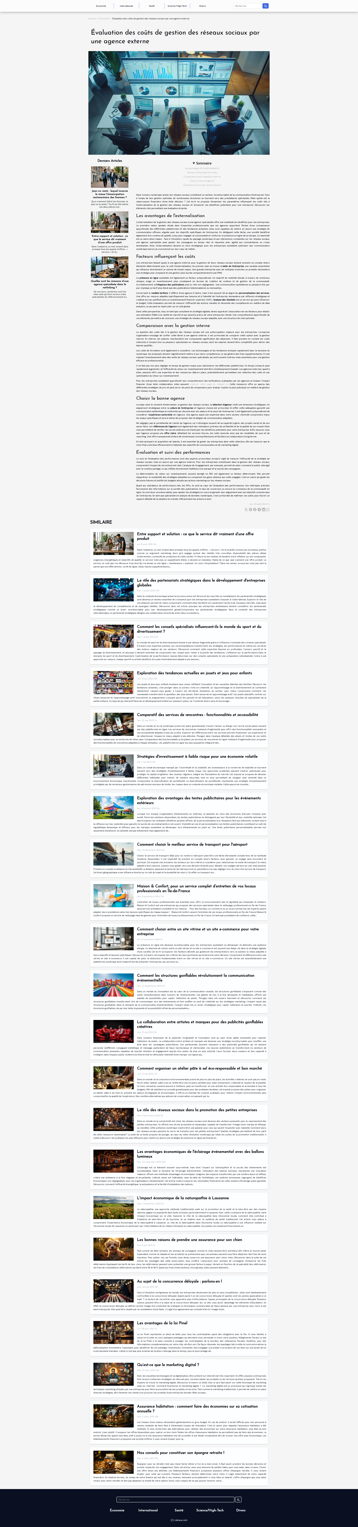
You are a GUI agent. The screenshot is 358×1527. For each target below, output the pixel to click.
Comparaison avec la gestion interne (202, 176)
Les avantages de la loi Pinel (162, 1323)
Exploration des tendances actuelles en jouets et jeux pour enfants (194, 673)
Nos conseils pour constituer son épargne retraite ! (180, 1453)
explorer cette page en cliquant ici (209, 384)
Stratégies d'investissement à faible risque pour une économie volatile (197, 757)
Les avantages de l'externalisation (202, 168)
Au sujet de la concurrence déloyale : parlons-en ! (179, 1281)
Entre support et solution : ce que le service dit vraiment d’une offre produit (110, 239)
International (126, 5)
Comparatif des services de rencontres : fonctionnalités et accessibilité (197, 715)
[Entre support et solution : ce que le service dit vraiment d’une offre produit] (109, 222)
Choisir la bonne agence (202, 180)
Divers (202, 5)
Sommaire (203, 163)
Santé (152, 5)
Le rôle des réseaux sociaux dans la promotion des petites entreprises (197, 1110)
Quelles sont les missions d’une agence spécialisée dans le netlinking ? (110, 284)
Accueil (92, 18)
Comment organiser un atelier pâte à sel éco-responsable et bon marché (199, 1069)
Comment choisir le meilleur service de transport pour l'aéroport (192, 845)
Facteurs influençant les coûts (202, 172)
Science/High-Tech (177, 5)
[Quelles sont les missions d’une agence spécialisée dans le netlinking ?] (109, 267)
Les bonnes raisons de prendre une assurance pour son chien (189, 1240)
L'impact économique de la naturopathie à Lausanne (183, 1198)
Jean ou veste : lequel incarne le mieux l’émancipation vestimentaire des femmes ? (110, 194)
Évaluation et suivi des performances (202, 185)
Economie (101, 5)
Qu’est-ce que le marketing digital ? (168, 1365)
